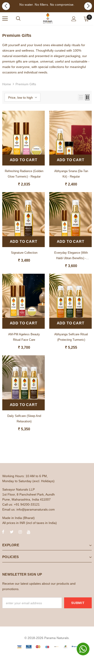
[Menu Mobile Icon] (5, 18)
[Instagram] (20, 532)
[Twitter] (12, 532)
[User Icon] (73, 18)
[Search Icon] (18, 18)
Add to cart (23, 160)
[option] (47, 4)
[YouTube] (28, 532)
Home (6, 84)
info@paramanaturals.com (35, 509)
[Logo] (48, 18)
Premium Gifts (26, 84)
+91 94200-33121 (27, 504)
